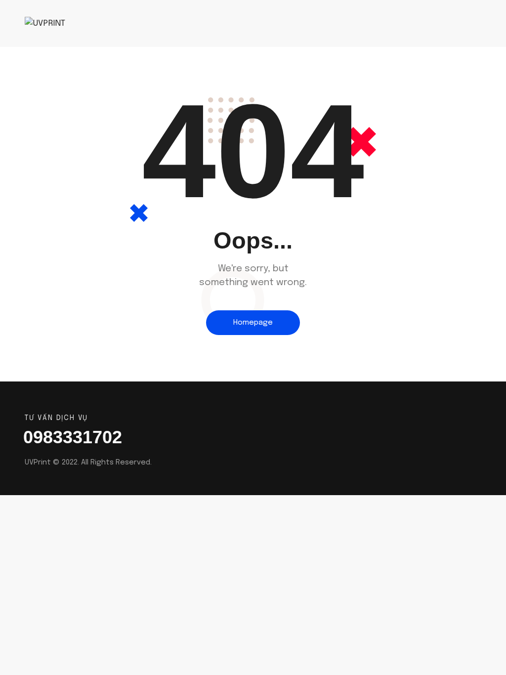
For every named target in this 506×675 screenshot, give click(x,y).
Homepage (253, 323)
